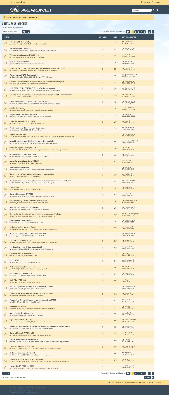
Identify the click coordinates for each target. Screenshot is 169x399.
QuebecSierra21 (17, 77)
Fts (13, 255)
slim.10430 (15, 110)
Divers (38, 97)
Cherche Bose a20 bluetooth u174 (23, 254)
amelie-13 (15, 44)
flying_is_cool (16, 103)
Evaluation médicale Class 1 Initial (22, 121)
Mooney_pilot (16, 209)
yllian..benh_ (16, 90)
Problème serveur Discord (19, 168)
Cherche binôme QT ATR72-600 (22, 333)
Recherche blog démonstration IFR (22, 353)
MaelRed (15, 176)
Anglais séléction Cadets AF (20, 48)
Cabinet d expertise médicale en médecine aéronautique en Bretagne (36, 214)
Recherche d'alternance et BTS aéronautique (26, 359)
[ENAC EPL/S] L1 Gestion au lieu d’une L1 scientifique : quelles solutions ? (37, 68)
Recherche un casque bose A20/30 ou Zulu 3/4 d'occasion (31, 293)
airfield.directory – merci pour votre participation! (28, 201)
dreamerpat (15, 130)
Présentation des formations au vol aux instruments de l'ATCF (33, 300)
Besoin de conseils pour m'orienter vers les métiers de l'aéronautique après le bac (40, 181)
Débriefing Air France (18, 307)
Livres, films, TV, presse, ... (50, 143)
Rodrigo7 (15, 189)
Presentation (14, 187)
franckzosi (15, 229)
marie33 (14, 275)
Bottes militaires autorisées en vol (22, 267)
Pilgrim (14, 355)
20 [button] (150, 32)
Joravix (14, 295)
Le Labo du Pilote (17, 143)
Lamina (14, 97)
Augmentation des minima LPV (21, 313)
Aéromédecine (43, 83)
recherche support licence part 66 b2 (23, 148)
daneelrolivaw (16, 289)
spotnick (14, 249)
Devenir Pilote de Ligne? (46, 183)
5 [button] (144, 32)
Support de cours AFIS (18, 135)
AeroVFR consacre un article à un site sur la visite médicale (32, 141)
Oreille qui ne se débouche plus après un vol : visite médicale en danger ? (37, 82)
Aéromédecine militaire (45, 110)
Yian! (13, 341)
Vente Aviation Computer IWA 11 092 (24, 55)
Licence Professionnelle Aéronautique (24, 340)
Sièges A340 (14, 260)
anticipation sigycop (17, 108)
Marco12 (15, 64)
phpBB (21, 387)
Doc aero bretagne (21, 216)
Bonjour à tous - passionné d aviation (23, 115)
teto (13, 150)
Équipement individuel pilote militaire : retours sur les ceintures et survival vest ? (40, 326)
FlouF (14, 57)
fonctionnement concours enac (21, 273)
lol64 (13, 308)
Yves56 (14, 117)
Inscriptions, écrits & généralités (47, 70)
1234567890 (16, 183)
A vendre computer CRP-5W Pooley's (24, 207)
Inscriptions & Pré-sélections (47, 50)
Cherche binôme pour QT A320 (21, 194)
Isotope (14, 169)
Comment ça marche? (42, 355)
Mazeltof (23, 391)
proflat (15, 391)
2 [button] (135, 32)
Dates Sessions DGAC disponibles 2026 (25, 75)
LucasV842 (15, 328)
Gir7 (13, 269)
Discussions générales (43, 117)
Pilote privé (38, 163)
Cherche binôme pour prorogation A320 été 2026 (28, 101)
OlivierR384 (16, 83)
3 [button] (138, 32)
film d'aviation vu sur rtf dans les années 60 (26, 247)
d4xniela (14, 70)
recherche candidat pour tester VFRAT (24, 161)
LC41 (13, 302)
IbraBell (14, 315)
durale (14, 163)
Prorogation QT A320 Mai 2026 (22, 366)
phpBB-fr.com (21, 389)
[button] (128, 31)
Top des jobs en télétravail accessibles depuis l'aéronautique (32, 174)
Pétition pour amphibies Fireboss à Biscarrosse (27, 128)
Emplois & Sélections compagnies (46, 242)
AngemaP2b (16, 50)
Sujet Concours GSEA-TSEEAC (21, 320)
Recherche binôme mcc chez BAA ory (23, 227)
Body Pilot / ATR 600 (18, 280)
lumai (13, 361)
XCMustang (16, 368)
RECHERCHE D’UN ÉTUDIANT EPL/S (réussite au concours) (32, 88)
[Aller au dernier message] (132, 41)
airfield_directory (17, 203)
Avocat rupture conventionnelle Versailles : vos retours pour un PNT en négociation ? (41, 95)
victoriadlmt (15, 262)
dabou (14, 196)
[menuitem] (22, 2)
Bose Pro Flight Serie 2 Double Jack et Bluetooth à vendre (31, 287)
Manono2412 (16, 222)
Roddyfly (15, 335)
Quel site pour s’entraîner (19, 62)
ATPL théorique (40, 57)
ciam (13, 123)
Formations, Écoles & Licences (50, 103)
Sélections (40, 64)
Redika (14, 242)
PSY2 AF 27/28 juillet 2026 (20, 240)
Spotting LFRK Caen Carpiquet (21, 221)
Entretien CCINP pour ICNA (20, 42)
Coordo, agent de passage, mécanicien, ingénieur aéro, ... (57, 136)
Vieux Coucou (16, 322)
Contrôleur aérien (41, 44)
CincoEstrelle (16, 136)
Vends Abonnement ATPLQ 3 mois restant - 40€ (28, 234)
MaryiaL (14, 282)
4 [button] (141, 32)
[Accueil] (31, 9)
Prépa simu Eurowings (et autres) (22, 346)
